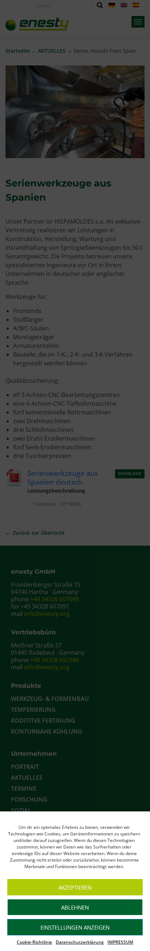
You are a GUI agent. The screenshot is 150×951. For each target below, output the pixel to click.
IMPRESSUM (120, 942)
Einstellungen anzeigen (75, 927)
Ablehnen (75, 907)
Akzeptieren (75, 887)
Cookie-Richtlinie (34, 942)
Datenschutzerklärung (80, 942)
